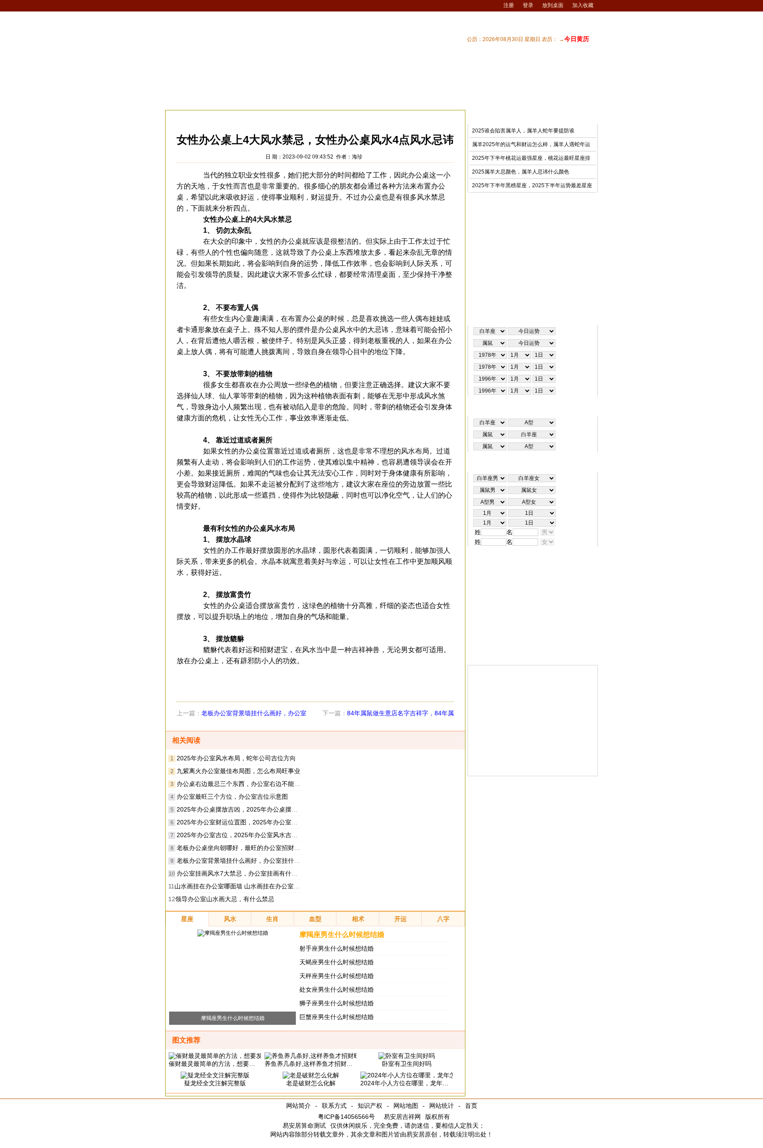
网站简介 (298, 1105)
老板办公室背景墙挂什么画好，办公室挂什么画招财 (248, 860)
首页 (471, 1105)
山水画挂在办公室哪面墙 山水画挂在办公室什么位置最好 (252, 886)
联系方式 (334, 1105)
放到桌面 (552, 5)
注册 (508, 5)
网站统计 (441, 1105)
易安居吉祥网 (402, 1116)
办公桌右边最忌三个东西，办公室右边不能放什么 (245, 783)
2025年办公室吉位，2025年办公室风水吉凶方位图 (246, 834)
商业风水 (256, 117)
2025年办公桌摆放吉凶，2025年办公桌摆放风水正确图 (253, 809)
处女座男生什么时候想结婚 (336, 989)
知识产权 (370, 1105)
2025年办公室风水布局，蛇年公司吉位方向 (236, 758)
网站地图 (405, 1105)
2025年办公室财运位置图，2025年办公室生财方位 (246, 822)
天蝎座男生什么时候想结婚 (336, 962)
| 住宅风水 (478, 98)
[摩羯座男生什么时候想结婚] (232, 933)
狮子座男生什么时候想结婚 (336, 1003)
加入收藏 (582, 5)
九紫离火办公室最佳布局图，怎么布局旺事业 (238, 770)
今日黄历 (576, 38)
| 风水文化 (547, 98)
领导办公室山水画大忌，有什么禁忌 (224, 899)
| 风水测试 (581, 98)
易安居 (207, 117)
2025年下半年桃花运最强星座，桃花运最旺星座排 (531, 158)
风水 (230, 117)
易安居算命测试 (304, 1125)
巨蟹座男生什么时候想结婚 (336, 1016)
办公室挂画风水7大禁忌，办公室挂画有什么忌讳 (243, 873)
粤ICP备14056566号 (346, 1116)
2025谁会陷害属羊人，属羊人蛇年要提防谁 (523, 131)
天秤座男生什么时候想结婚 (336, 975)
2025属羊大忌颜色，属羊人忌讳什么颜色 (520, 172)
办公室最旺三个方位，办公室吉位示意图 (232, 796)
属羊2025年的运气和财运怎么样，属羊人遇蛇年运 (531, 144)
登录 (528, 5)
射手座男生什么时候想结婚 (336, 948)
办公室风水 (290, 117)
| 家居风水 (444, 98)
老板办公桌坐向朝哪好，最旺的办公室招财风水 (241, 847)
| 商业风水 (513, 98)
